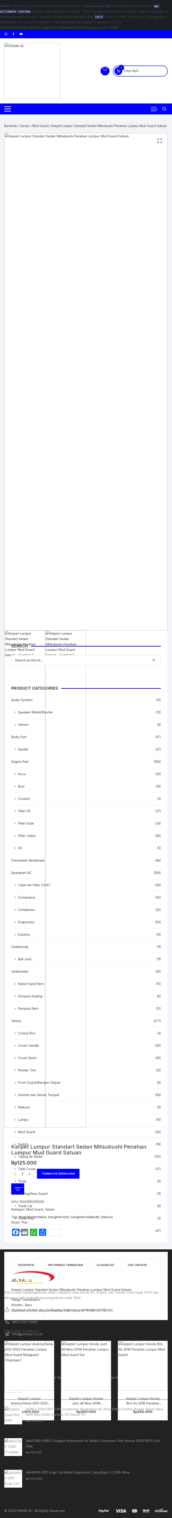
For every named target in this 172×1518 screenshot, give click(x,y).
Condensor (26, 910)
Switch (23, 1144)
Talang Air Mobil (30, 1156)
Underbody (19, 947)
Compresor (26, 897)
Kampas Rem (28, 1008)
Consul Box (26, 1033)
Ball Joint (25, 959)
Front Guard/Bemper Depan (39, 1082)
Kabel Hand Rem (31, 984)
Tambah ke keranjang (58, 1173)
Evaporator (26, 922)
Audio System (21, 700)
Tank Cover (27, 1169)
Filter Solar (26, 823)
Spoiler (23, 749)
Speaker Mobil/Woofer (35, 712)
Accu (22, 774)
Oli (20, 848)
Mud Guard (40, 126)
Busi (21, 786)
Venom (23, 724)
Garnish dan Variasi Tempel (38, 1095)
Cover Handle (28, 1045)
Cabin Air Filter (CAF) (34, 885)
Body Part (18, 737)
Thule (22, 1181)
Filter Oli (24, 811)
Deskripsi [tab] (26, 1265)
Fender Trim (27, 1070)
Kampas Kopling (30, 996)
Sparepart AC (21, 873)
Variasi (24, 126)
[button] (159, 141)
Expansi (24, 934)
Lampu (23, 1119)
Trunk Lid (25, 1206)
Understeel (19, 971)
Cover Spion (27, 1058)
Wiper (22, 1230)
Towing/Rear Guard (32, 1193)
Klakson (24, 1107)
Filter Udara (27, 836)
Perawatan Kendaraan (28, 860)
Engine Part (20, 761)
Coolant (24, 798)
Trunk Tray (26, 1218)
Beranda (10, 126)
